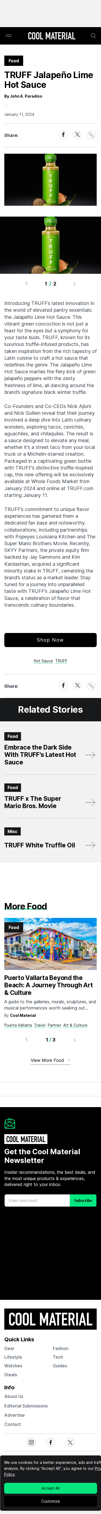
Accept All (50, 1488)
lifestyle (13, 1357)
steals (10, 1374)
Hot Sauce (43, 660)
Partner (54, 1025)
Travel (40, 1025)
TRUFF (61, 660)
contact (12, 1424)
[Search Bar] (93, 36)
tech (58, 1357)
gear (9, 1348)
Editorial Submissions (26, 1406)
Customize (50, 1501)
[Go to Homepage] (52, 36)
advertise (14, 1415)
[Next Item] (74, 283)
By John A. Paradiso (23, 96)
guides (60, 1365)
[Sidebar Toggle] (8, 36)
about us (13, 1396)
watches (13, 1365)
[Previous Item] (26, 283)
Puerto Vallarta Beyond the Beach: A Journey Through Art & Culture (48, 985)
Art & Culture (75, 1025)
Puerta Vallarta (18, 1025)
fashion (60, 1348)
